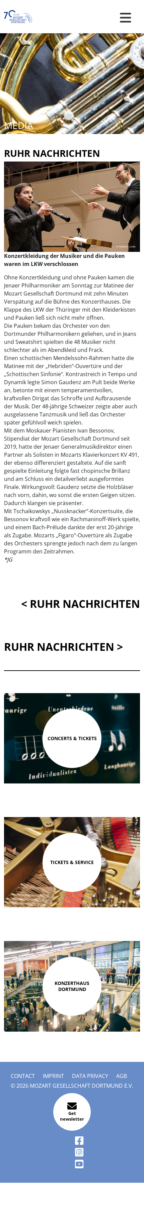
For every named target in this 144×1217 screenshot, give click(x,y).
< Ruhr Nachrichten (80, 603)
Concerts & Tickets (72, 738)
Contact (23, 1076)
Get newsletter (72, 1116)
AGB (121, 1076)
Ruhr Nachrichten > (63, 646)
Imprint (53, 1076)
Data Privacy (90, 1076)
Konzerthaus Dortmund (72, 986)
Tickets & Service (72, 862)
